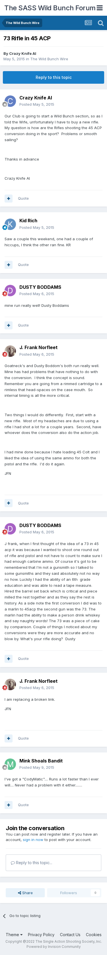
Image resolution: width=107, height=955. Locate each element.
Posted (36, 104)
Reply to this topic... (33, 862)
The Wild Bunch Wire (49, 59)
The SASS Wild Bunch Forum (50, 8)
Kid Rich (28, 220)
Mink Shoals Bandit (41, 761)
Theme (13, 934)
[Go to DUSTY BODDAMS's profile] (10, 290)
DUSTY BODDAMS (40, 287)
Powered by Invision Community (54, 946)
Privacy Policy (41, 934)
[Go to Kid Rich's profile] (10, 224)
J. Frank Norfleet (38, 347)
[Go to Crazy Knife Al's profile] (10, 101)
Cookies (94, 934)
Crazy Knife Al (22, 53)
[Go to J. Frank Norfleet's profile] (10, 351)
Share (27, 892)
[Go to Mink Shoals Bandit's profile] (10, 764)
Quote (23, 198)
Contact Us (70, 934)
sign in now (33, 839)
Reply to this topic (54, 77)
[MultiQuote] (9, 199)
